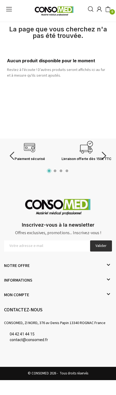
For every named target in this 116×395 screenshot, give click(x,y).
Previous (12, 156)
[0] (108, 9)
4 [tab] (67, 170)
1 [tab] (49, 170)
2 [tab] (55, 170)
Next (104, 156)
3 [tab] (61, 170)
